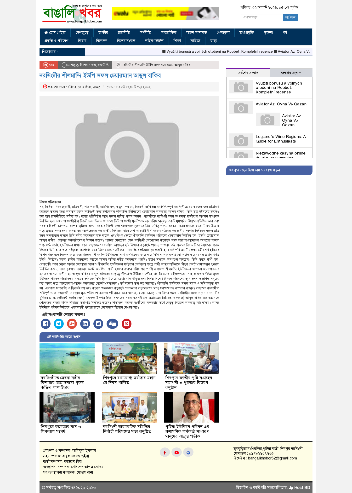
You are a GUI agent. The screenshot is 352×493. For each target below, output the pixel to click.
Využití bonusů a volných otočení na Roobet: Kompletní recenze (209, 51)
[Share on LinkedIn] (85, 324)
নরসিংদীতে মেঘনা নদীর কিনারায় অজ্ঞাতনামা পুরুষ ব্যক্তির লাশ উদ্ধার (62, 382)
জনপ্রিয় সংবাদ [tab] (291, 72)
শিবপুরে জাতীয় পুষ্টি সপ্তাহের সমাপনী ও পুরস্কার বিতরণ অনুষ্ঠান (188, 382)
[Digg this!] (112, 324)
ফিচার (82, 40)
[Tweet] (59, 324)
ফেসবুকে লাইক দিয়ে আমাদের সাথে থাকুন (254, 170)
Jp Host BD (299, 487)
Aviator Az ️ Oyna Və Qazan (289, 51)
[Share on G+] (72, 324)
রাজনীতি (124, 32)
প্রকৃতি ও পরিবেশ (56, 40)
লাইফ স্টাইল (154, 40)
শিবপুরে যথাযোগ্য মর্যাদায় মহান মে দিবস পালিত (129, 380)
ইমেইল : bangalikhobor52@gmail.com (265, 458)
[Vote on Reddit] (98, 324)
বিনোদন (101, 40)
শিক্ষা (177, 40)
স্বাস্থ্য (213, 40)
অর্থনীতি (145, 32)
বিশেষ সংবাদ (126, 40)
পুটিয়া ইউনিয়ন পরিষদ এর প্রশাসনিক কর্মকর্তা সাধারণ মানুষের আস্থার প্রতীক (187, 431)
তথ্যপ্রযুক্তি (246, 32)
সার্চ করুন (290, 17)
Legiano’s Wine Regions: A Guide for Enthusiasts (281, 139)
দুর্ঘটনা (268, 32)
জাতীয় (103, 32)
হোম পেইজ (57, 32)
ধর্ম (285, 32)
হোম (51, 65)
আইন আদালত (196, 32)
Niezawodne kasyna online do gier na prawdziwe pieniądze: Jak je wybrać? (281, 158)
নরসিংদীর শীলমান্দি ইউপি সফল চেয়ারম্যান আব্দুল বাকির (100, 75)
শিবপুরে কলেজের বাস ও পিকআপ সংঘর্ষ (61, 429)
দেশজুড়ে (82, 32)
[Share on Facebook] (46, 324)
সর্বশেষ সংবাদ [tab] (248, 72)
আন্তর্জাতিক (168, 32)
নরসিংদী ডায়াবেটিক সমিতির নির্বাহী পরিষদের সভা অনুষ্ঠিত (127, 429)
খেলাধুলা (223, 32)
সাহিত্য (195, 40)
